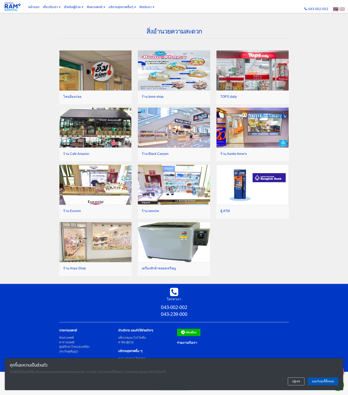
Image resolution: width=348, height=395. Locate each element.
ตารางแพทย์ (66, 342)
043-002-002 (318, 8)
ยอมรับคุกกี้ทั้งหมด (323, 381)
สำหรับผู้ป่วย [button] (73, 7)
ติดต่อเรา (145, 7)
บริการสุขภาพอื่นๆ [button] (121, 7)
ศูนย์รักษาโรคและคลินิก (74, 347)
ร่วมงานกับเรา (187, 342)
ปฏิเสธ (296, 381)
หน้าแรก (33, 7)
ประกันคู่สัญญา (68, 351)
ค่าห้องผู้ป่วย (126, 342)
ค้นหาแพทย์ (95, 7)
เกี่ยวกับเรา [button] (51, 7)
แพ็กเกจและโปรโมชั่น (132, 337)
